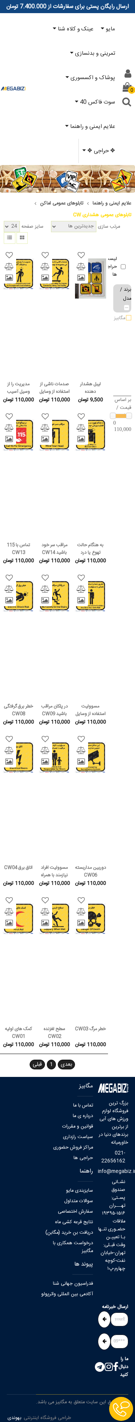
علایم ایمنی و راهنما (112, 203)
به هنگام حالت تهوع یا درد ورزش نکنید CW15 (90, 548)
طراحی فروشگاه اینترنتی (47, 1418)
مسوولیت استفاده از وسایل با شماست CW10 (90, 710)
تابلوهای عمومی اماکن (61, 203)
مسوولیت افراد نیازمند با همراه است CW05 (54, 871)
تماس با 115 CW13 (18, 548)
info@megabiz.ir (111, 1172)
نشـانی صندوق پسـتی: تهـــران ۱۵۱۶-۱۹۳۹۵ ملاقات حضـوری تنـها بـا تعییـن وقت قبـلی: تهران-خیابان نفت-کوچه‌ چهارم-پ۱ (111, 1225)
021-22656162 (113, 1157)
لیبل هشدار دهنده (90, 387)
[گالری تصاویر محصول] (81, 278)
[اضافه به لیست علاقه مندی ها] (81, 255)
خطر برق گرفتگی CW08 (18, 710)
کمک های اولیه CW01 (18, 1032)
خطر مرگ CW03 (90, 1029)
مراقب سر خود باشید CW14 (55, 548)
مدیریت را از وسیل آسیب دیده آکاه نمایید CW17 (18, 387)
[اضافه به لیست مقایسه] (81, 266)
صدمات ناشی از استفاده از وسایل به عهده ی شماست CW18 (54, 387)
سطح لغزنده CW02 (54, 1032)
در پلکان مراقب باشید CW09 (54, 710)
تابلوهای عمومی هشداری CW (102, 215)
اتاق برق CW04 (18, 867)
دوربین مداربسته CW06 (90, 871)
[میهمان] (128, 74)
